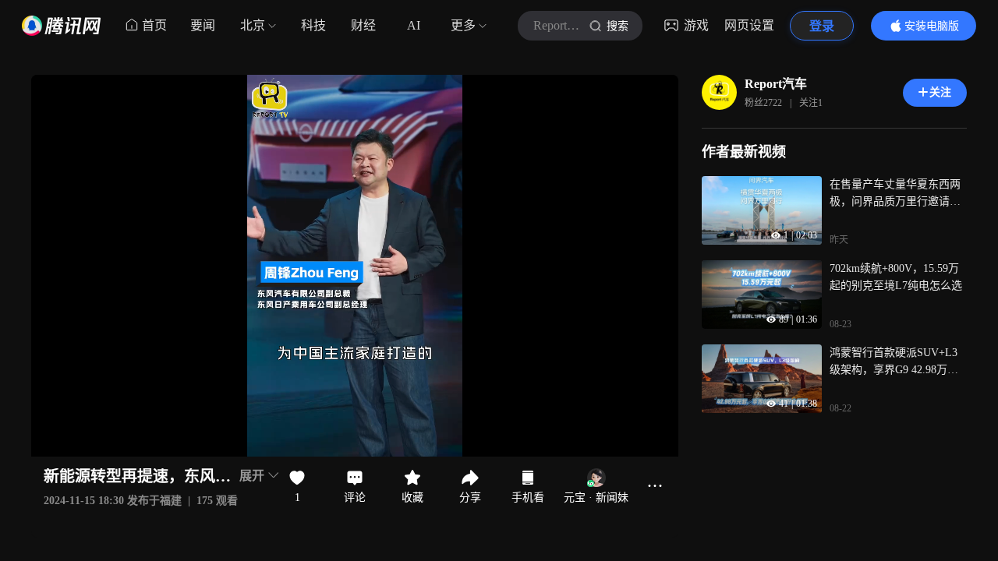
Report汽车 (776, 83)
